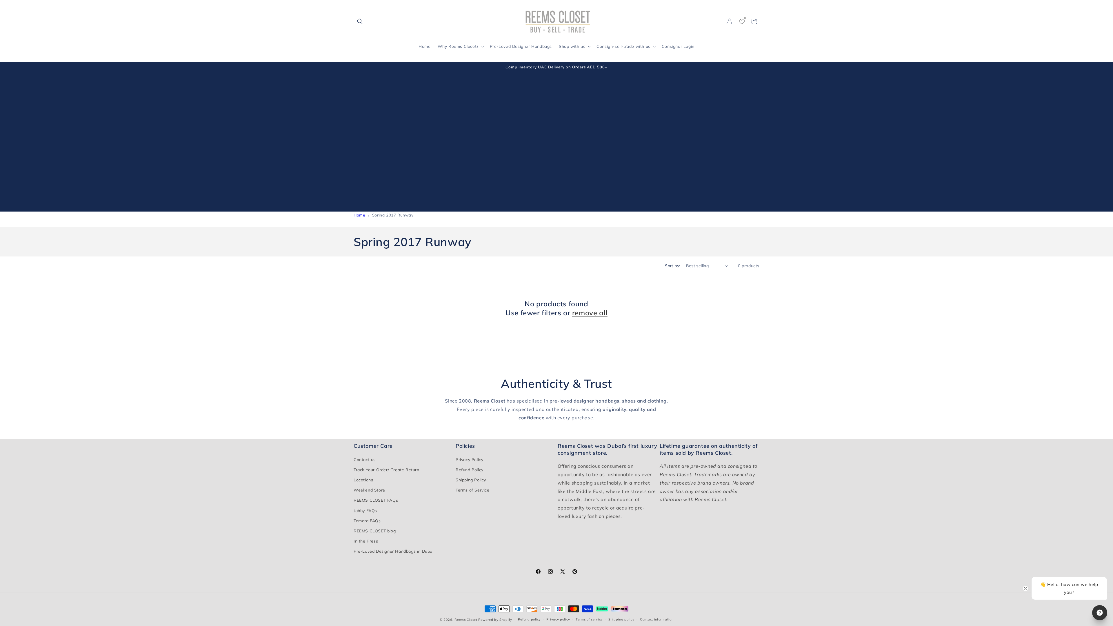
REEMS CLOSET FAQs (376, 500)
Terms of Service (473, 490)
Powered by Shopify (495, 620)
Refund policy (529, 619)
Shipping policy (621, 619)
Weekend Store (369, 490)
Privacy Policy (469, 459)
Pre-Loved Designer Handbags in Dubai (394, 551)
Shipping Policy (471, 480)
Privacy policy (558, 619)
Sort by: (672, 265)
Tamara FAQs (367, 520)
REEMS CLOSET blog (375, 531)
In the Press (366, 541)
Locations (363, 480)
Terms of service (589, 619)
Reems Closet (465, 620)
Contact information (656, 619)
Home (359, 214)
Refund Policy (469, 469)
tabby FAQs (365, 510)
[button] (360, 21)
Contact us (365, 459)
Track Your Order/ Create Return (386, 469)
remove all (590, 312)
